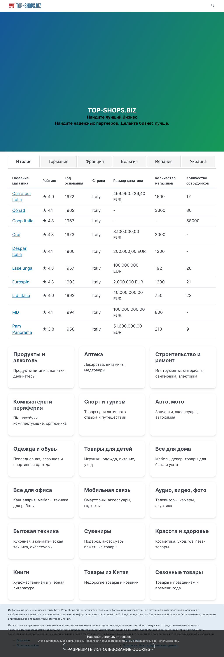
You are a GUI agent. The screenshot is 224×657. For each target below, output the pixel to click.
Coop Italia (22, 220)
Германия (58, 161)
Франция (95, 161)
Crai (16, 234)
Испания (164, 161)
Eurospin (20, 282)
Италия (24, 161)
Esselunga (22, 268)
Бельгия (129, 161)
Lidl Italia (21, 295)
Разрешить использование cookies (108, 648)
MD (15, 312)
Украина (198, 161)
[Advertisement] (112, 69)
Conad (18, 210)
